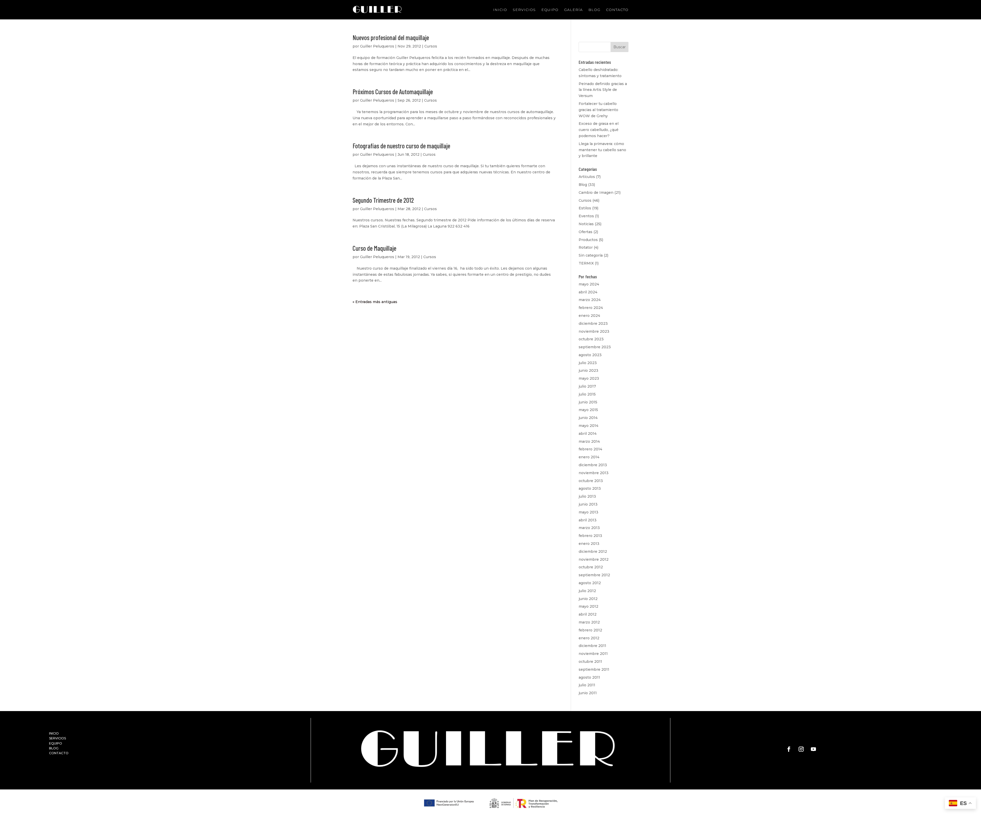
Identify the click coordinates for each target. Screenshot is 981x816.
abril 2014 (588, 433)
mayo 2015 (588, 409)
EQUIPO (55, 743)
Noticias (586, 224)
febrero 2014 (590, 449)
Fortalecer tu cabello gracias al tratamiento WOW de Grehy (598, 109)
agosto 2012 (590, 583)
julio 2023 (588, 363)
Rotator (586, 247)
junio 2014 (588, 417)
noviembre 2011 (593, 653)
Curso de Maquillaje (374, 248)
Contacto (617, 9)
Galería (573, 9)
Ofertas (585, 232)
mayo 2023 (589, 378)
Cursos (430, 46)
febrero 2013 (590, 535)
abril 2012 (588, 614)
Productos (588, 239)
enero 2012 (589, 638)
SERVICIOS (57, 738)
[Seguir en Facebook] (789, 749)
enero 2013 (589, 543)
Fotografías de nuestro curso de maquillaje (401, 146)
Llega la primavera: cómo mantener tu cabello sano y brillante (602, 149)
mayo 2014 (588, 425)
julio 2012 (587, 591)
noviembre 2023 (594, 331)
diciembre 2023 (593, 323)
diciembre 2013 (593, 465)
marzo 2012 (589, 622)
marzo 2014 (589, 441)
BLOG (54, 748)
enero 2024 (589, 315)
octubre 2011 (590, 661)
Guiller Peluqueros (377, 46)
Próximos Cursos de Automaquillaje (393, 91)
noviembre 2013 (594, 473)
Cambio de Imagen (596, 192)
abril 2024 (588, 292)
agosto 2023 (590, 355)
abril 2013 (588, 520)
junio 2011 (588, 693)
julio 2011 (587, 685)
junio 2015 (588, 402)
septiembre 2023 (595, 347)
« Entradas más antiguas (375, 301)
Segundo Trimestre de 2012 (383, 200)
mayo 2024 (589, 284)
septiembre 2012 (594, 575)
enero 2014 (589, 457)
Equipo (549, 9)
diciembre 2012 (593, 551)
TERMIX (586, 263)
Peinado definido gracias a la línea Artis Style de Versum (603, 89)
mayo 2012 (588, 606)
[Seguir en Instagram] (801, 749)
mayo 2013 (588, 512)
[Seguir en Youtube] (813, 749)
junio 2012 (588, 598)
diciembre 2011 (592, 645)
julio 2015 (587, 394)
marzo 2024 (590, 299)
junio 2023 (588, 370)
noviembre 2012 (594, 559)
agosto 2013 (590, 488)
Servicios (524, 9)
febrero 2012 (590, 630)
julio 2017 (587, 386)
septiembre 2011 (594, 669)
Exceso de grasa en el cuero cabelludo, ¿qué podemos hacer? (598, 129)
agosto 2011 (589, 677)
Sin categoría (591, 255)
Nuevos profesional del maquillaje (391, 37)
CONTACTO (58, 753)
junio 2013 (588, 504)
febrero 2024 (591, 307)
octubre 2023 (591, 339)
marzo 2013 (589, 527)
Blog (594, 9)
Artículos (587, 176)
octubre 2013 (591, 480)
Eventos (586, 216)
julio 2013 (587, 496)
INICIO (54, 733)
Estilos (585, 208)
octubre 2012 (591, 567)
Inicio (500, 9)
